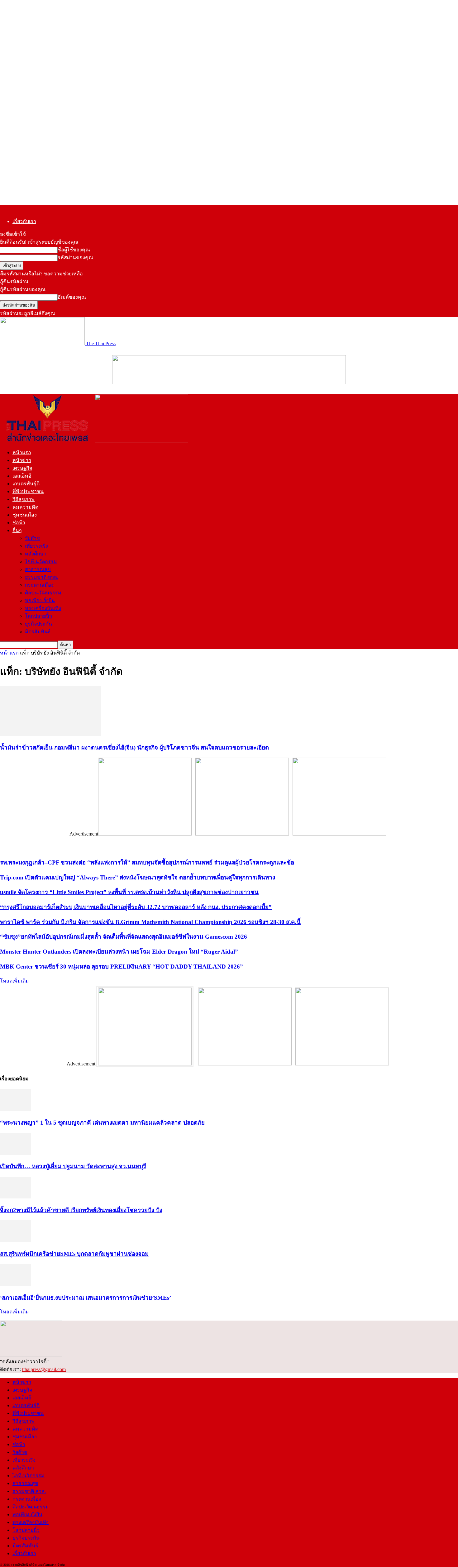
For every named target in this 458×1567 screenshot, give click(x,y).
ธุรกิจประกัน (38, 623)
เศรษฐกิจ (22, 468)
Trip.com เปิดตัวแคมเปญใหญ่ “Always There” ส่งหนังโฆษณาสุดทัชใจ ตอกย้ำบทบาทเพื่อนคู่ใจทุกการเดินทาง (137, 877)
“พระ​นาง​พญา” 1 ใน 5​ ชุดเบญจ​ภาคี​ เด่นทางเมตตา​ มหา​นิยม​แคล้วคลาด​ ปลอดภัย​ (102, 1122)
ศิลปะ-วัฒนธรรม (43, 592)
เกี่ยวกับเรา (24, 221)
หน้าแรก (21, 452)
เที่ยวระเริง (36, 546)
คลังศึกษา (35, 553)
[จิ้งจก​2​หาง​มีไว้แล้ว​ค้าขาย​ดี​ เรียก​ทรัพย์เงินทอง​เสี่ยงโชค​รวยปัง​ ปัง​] (15, 1196)
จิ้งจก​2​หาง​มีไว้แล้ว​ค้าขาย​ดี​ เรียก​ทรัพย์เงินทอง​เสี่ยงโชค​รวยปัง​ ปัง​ (81, 1210)
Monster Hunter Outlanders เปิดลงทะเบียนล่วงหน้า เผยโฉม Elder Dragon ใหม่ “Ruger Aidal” (119, 951)
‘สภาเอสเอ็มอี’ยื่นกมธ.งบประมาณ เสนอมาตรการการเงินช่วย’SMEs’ (86, 1297)
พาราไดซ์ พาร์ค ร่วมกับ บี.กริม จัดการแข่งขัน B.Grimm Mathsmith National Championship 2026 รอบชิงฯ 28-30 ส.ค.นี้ (150, 922)
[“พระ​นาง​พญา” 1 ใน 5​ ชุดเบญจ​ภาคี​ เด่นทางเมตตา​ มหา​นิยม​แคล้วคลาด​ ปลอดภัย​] (15, 1109)
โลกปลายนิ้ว (38, 616)
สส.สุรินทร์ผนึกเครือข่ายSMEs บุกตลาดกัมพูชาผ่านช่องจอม (74, 1253)
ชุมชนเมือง (24, 514)
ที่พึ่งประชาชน (28, 491)
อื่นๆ (17, 530)
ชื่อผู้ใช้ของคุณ (74, 249)
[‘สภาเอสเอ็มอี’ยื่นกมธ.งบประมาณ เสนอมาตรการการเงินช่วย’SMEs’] (15, 1284)
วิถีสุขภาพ (23, 499)
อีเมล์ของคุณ (72, 297)
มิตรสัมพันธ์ (38, 631)
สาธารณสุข (38, 569)
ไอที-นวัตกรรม (41, 561)
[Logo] (47, 440)
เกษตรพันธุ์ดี (26, 483)
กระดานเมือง (39, 585)
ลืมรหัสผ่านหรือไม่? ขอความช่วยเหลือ (41, 273)
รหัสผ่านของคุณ (75, 257)
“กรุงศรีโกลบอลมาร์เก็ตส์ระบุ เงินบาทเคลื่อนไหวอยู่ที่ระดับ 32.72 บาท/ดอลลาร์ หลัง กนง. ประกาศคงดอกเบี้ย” (136, 907)
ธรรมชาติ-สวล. (41, 577)
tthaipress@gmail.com (44, 1369)
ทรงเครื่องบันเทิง (43, 608)
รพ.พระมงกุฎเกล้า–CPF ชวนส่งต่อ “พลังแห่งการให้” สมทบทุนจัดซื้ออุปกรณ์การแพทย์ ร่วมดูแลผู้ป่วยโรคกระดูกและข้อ (147, 862)
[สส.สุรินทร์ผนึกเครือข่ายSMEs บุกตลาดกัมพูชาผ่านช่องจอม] (15, 1240)
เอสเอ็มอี (21, 476)
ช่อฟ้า (18, 522)
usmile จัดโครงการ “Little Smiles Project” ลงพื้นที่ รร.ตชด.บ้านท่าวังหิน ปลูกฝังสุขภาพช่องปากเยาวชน (129, 892)
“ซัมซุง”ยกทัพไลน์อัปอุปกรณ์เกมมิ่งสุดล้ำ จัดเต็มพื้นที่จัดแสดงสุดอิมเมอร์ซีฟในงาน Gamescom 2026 (123, 936)
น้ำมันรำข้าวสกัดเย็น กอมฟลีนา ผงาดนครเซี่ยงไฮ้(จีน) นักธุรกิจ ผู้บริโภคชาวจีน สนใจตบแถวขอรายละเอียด (134, 747)
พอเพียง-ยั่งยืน (40, 600)
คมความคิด (25, 507)
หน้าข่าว (21, 460)
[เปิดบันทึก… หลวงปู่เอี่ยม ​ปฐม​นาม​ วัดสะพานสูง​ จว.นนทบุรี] (15, 1153)
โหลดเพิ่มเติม (14, 981)
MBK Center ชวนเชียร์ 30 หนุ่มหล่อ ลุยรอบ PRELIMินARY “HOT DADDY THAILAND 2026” (121, 966)
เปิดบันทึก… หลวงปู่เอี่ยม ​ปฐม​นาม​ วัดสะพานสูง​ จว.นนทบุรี (73, 1166)
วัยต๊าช (32, 538)
